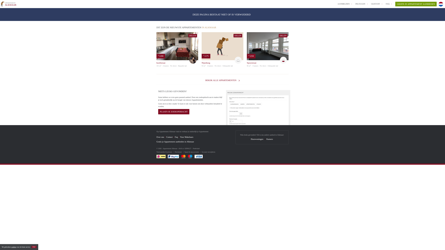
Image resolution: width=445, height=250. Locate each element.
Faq (176, 137)
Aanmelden (344, 4)
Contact (169, 137)
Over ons (160, 137)
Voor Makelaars (186, 137)
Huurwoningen (257, 139)
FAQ (387, 4)
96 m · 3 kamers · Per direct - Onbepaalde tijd (262, 66)
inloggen (360, 4)
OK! (34, 247)
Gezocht (375, 4)
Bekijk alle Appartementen (221, 80)
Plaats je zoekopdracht (174, 112)
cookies (13, 247)
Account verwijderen (208, 152)
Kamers (269, 139)
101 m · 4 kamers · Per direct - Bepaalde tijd (171, 66)
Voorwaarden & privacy (164, 152)
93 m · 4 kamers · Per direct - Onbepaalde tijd (217, 66)
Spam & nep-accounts (191, 152)
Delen (192, 35)
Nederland (196, 148)
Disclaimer (178, 152)
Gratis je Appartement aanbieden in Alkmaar (175, 142)
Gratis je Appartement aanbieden (416, 4)
